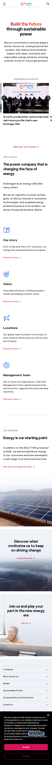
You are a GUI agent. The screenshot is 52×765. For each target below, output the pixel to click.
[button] (4, 4)
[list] (26, 114)
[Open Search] (48, 4)
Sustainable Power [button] (13, 690)
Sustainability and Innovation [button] (18, 697)
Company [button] (8, 669)
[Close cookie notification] (48, 715)
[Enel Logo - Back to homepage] (26, 4)
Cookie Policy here (36, 734)
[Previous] (4, 98)
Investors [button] (8, 704)
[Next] (48, 98)
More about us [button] (10, 676)
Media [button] (6, 683)
